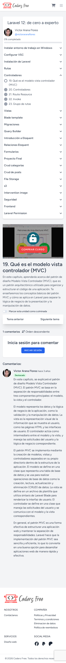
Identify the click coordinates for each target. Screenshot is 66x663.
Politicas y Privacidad (45, 615)
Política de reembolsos (46, 627)
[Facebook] (36, 643)
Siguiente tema (49, 319)
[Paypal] (43, 643)
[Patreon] (50, 643)
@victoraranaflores (25, 34)
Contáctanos (11, 615)
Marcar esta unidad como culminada (28, 311)
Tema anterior (15, 319)
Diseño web (10, 641)
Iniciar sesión (33, 350)
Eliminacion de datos (45, 623)
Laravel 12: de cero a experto (33, 22)
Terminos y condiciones (46, 619)
